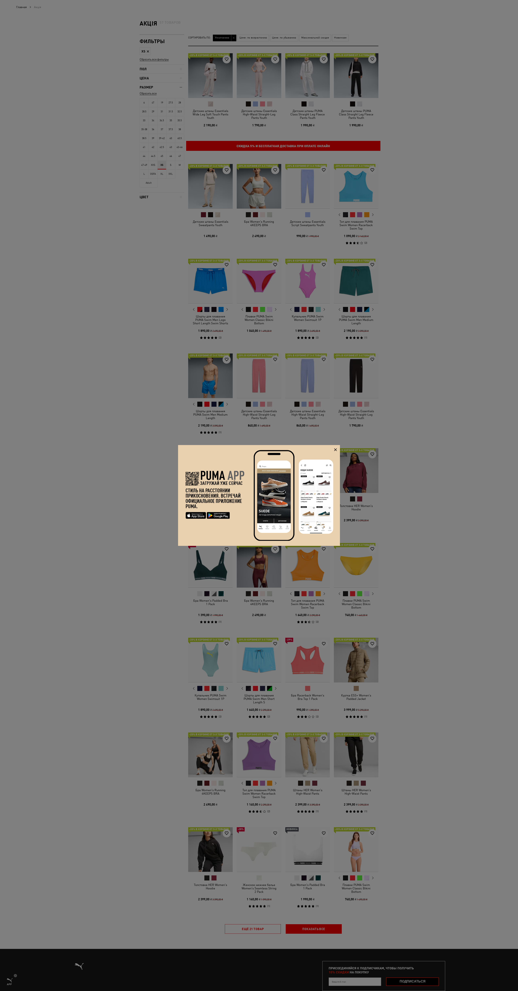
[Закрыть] (335, 449)
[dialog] (259, 495)
